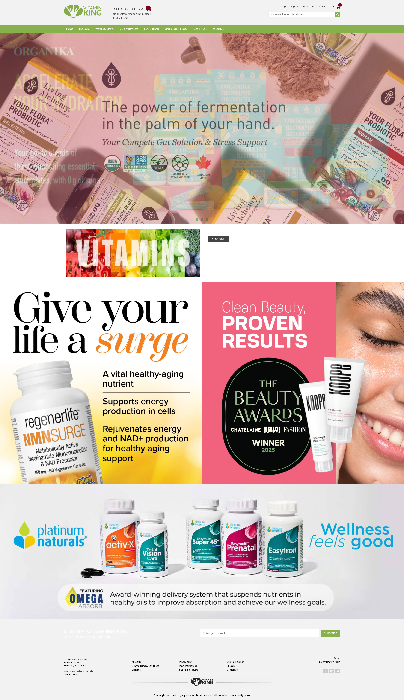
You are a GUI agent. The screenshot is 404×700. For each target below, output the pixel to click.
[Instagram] (331, 671)
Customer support (235, 662)
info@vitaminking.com (329, 662)
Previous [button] (6, 124)
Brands (69, 29)
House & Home (199, 29)
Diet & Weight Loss (128, 29)
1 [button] (197, 219)
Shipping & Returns (188, 670)
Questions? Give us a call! (78, 671)
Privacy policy (185, 662)
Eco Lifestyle (218, 29)
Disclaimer (136, 670)
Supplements (84, 29)
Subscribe (330, 633)
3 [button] (207, 219)
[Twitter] (337, 671)
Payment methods (188, 666)
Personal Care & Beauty (175, 29)
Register (294, 6)
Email (337, 658)
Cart (335, 6)
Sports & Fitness (151, 29)
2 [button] (202, 219)
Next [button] (398, 124)
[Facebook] (325, 671)
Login (284, 6)
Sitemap (231, 666)
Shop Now (218, 239)
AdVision (223, 695)
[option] (202, 128)
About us (136, 662)
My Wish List (308, 6)
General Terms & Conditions (145, 666)
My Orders (323, 6)
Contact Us (232, 670)
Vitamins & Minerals (104, 29)
